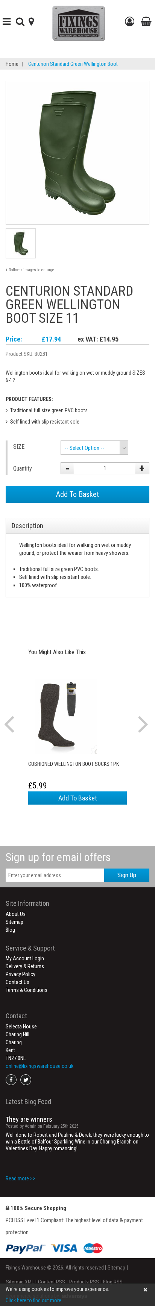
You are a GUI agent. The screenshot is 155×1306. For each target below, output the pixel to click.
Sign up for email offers (58, 857)
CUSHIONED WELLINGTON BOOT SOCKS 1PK (73, 764)
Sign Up (126, 875)
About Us (16, 914)
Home (12, 64)
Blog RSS (113, 1282)
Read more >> (20, 1178)
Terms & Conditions (26, 990)
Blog (10, 930)
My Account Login (25, 958)
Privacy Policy (20, 974)
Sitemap (14, 922)
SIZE (18, 446)
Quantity (22, 468)
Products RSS (84, 1282)
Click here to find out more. (34, 1300)
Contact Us (17, 982)
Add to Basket (77, 798)
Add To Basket (77, 494)
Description (27, 526)
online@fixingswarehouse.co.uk (39, 1066)
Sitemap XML (20, 1282)
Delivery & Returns (25, 966)
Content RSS (51, 1282)
